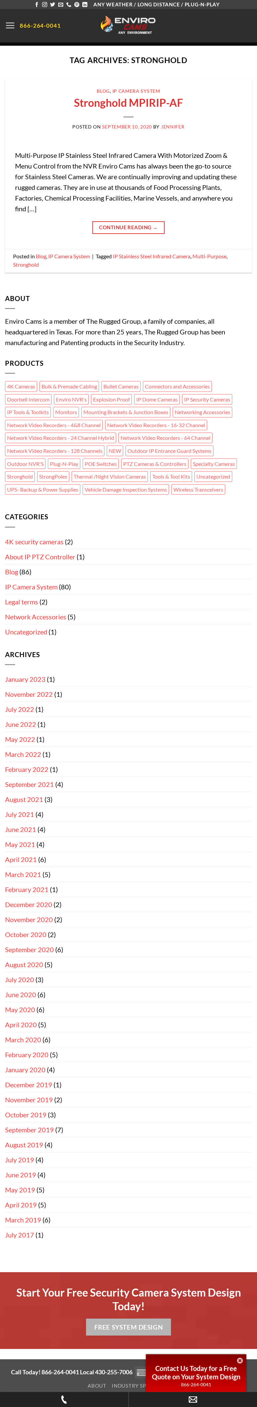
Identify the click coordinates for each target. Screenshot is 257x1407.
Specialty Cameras (214, 464)
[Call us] (68, 5)
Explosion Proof (111, 399)
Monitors (66, 412)
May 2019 (20, 1190)
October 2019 (26, 1115)
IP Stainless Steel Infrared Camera (151, 256)
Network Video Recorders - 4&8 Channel (54, 425)
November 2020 (29, 919)
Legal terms (21, 602)
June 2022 (20, 724)
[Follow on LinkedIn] (84, 5)
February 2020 (27, 1055)
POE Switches (101, 464)
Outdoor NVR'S (25, 464)
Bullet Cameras (121, 386)
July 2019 (19, 1160)
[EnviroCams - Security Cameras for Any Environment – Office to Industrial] (128, 25)
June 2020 (20, 995)
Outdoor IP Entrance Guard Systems (169, 451)
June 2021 (20, 829)
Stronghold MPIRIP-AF (128, 102)
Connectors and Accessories (177, 386)
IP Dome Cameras (157, 399)
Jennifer (173, 126)
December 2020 (28, 904)
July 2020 (19, 979)
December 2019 (28, 1085)
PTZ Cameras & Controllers (154, 464)
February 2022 (27, 769)
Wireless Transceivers (198, 489)
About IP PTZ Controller (40, 557)
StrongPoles (53, 476)
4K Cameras (21, 386)
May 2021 (20, 844)
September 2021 (29, 784)
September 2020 (29, 949)
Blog (103, 91)
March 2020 (23, 1040)
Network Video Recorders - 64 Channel (165, 438)
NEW (115, 451)
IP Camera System (136, 91)
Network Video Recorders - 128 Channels (54, 451)
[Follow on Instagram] (44, 5)
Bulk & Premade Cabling (69, 386)
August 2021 (24, 799)
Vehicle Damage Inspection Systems (126, 489)
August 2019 (24, 1145)
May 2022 (20, 739)
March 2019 (23, 1220)
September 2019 (29, 1130)
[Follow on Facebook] (36, 5)
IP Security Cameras (207, 399)
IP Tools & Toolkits (28, 412)
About (97, 1386)
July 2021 (19, 814)
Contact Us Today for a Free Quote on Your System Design (196, 1372)
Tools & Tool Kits (171, 476)
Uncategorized (213, 476)
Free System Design (128, 1327)
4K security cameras (34, 542)
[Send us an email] (60, 5)
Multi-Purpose (209, 256)
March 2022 (23, 754)
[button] (10, 25)
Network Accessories (35, 617)
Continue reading (128, 227)
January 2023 (25, 679)
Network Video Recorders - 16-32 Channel (156, 425)
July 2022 (19, 709)
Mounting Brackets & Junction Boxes (125, 412)
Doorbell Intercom (28, 399)
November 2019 (29, 1100)
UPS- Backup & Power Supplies (42, 489)
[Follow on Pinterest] (76, 5)
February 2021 (27, 889)
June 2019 (20, 1175)
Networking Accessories (202, 412)
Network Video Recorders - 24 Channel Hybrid (60, 438)
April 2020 (21, 1025)
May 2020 (20, 1010)
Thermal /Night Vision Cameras (110, 476)
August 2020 (24, 964)
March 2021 (23, 874)
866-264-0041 (196, 1384)
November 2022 (29, 694)
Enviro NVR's (71, 399)
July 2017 (19, 1235)
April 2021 (21, 859)
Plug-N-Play (64, 464)
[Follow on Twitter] (52, 5)
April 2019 (21, 1205)
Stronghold (26, 264)
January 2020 (25, 1070)
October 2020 (26, 934)
